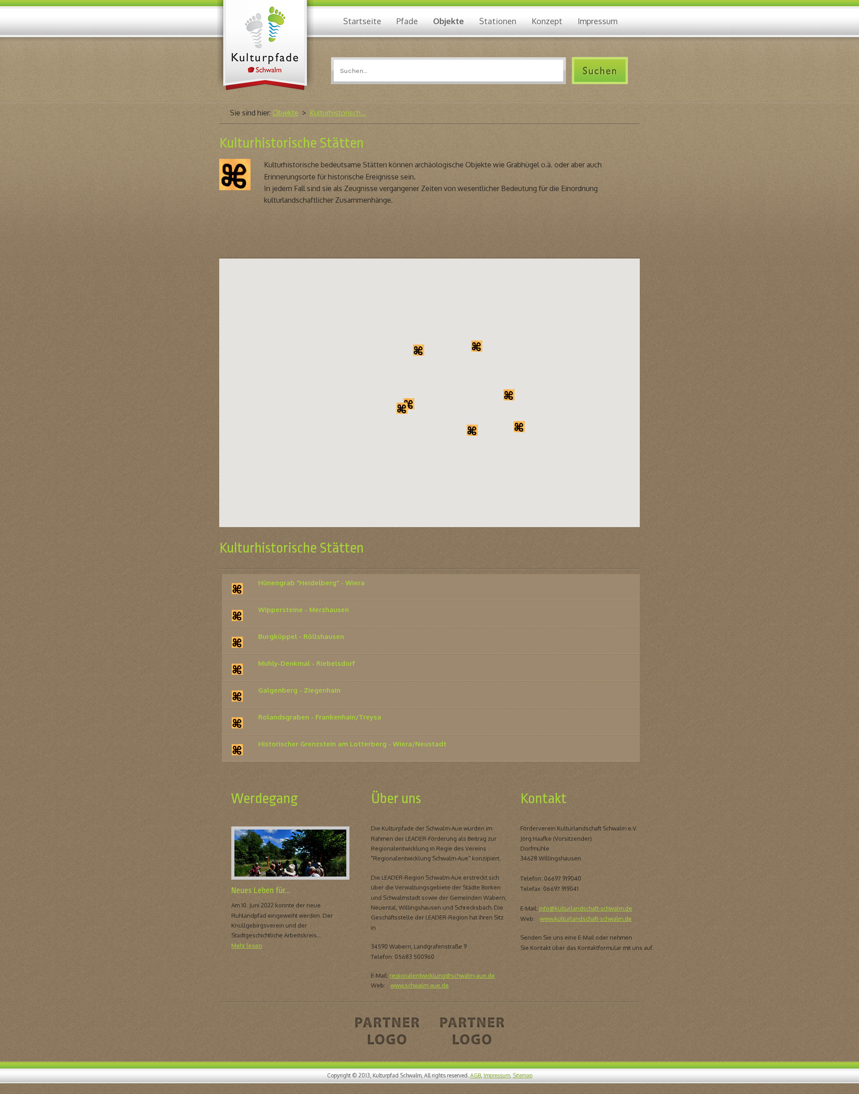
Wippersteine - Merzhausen (303, 609)
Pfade (407, 21)
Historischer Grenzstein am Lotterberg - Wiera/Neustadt (352, 744)
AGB (475, 1075)
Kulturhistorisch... (338, 112)
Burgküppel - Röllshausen (301, 636)
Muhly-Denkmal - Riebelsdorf (306, 663)
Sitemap (522, 1075)
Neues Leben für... (260, 890)
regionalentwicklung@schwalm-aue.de (442, 975)
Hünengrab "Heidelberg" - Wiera (311, 583)
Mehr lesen (246, 945)
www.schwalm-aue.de (420, 985)
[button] (408, 403)
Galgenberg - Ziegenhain (299, 690)
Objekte (448, 21)
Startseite (362, 21)
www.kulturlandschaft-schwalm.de (586, 918)
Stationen (497, 21)
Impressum (597, 21)
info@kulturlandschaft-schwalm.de (585, 908)
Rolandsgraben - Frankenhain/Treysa (319, 717)
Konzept (547, 21)
